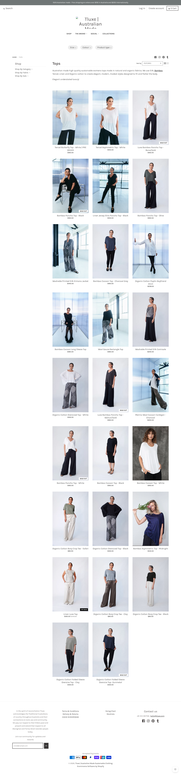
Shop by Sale (21, 76)
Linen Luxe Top (70, 614)
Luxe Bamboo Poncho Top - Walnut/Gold (110, 416)
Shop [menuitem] (69, 34)
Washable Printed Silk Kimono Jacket (70, 281)
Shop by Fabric (21, 72)
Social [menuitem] (94, 34)
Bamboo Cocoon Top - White (150, 483)
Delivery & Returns (70, 714)
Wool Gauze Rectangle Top (110, 349)
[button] (73, 47)
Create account (156, 8)
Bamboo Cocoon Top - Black (110, 483)
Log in (142, 8)
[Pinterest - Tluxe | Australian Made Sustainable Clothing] (163, 57)
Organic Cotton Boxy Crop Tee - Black (150, 614)
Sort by (138, 63)
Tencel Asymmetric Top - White (110, 147)
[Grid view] (165, 63)
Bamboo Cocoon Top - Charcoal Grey (110, 281)
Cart (173, 8)
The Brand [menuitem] (80, 34)
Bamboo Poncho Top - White (70, 483)
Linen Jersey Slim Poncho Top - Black (110, 215)
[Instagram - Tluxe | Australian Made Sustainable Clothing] (159, 57)
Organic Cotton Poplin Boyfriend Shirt (150, 282)
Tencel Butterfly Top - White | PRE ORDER (70, 148)
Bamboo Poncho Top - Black (70, 215)
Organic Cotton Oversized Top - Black (110, 548)
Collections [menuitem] (108, 34)
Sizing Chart (110, 711)
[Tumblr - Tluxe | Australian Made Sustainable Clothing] (167, 57)
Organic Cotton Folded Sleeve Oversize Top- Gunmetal (110, 681)
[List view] (168, 63)
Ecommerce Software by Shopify (90, 766)
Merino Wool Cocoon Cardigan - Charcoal (150, 416)
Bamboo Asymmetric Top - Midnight (150, 548)
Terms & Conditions (70, 711)
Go (46, 746)
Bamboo (158, 70)
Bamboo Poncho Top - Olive (151, 215)
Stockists (110, 714)
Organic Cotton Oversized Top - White (70, 415)
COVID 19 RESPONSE (70, 717)
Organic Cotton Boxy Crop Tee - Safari (70, 548)
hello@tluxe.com (157, 716)
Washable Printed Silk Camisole (150, 349)
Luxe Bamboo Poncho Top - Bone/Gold (151, 148)
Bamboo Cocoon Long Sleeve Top (70, 349)
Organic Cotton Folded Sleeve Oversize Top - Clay (70, 681)
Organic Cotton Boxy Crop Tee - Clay (110, 614)
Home (14, 57)
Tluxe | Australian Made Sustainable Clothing (93, 763)
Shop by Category (23, 69)
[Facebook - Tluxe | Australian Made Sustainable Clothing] (155, 57)
